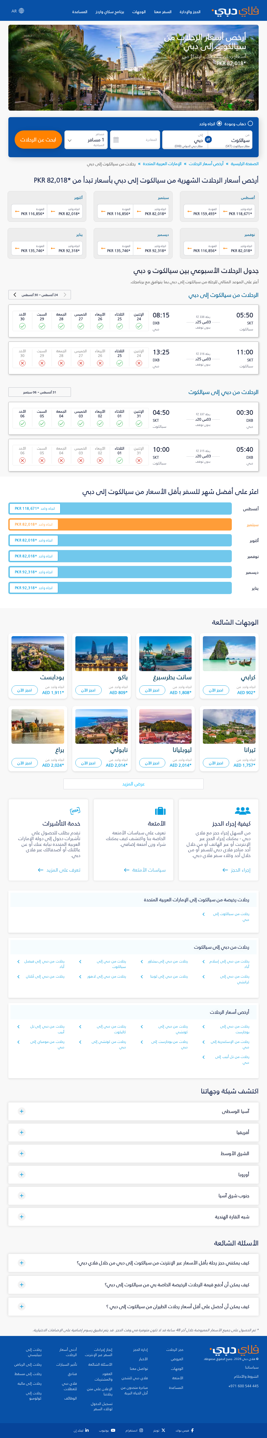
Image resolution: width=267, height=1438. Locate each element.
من (248, 134)
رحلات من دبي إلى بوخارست (234, 1029)
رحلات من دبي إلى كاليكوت (111, 1029)
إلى (200, 134)
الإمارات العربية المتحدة (162, 163)
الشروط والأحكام (246, 1376)
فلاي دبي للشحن (135, 1378)
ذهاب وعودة (235, 124)
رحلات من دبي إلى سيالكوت (111, 964)
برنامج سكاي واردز (110, 12)
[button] (133, 1111)
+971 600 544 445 (243, 1386)
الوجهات (139, 12)
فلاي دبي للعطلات (69, 1386)
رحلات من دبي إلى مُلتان (45, 976)
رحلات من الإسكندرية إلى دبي (230, 1044)
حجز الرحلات (174, 1349)
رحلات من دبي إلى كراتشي (234, 979)
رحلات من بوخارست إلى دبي (169, 1044)
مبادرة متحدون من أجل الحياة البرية (134, 1390)
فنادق (72, 1374)
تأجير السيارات (66, 1364)
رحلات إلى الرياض (27, 1364)
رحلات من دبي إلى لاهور (106, 976)
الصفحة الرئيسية (245, 163)
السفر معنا (163, 12)
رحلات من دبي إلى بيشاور (168, 961)
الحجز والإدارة (190, 12)
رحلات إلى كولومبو (33, 1396)
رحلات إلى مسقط (28, 1374)
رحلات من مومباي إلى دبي (47, 1044)
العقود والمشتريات (103, 1376)
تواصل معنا (139, 1368)
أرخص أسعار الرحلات (206, 163)
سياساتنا (252, 1367)
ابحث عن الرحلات (38, 139)
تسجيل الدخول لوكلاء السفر (101, 1406)
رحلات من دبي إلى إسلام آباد (229, 964)
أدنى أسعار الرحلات (68, 1352)
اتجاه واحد (207, 124)
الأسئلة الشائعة (100, 1364)
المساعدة (79, 12)
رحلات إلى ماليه (29, 1383)
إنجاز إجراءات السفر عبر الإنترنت (98, 1352)
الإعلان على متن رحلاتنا (99, 1391)
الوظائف (70, 1398)
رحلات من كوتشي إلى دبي (109, 1044)
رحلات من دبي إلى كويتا (169, 976)
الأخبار (143, 1359)
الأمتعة (177, 1378)
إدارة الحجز (140, 1349)
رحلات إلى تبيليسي (33, 1352)
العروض (177, 1359)
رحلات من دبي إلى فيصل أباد (44, 964)
